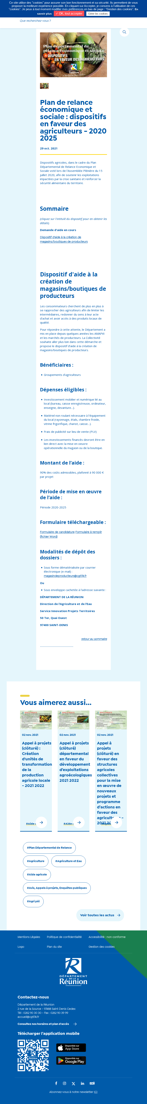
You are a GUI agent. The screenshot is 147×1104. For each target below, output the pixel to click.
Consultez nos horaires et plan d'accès (43, 1024)
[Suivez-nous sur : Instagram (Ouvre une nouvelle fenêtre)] (64, 1084)
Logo (21, 947)
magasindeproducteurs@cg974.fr (65, 576)
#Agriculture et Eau (68, 861)
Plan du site (54, 947)
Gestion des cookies (101, 947)
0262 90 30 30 (32, 1013)
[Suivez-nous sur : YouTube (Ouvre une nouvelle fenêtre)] (92, 1084)
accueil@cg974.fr (28, 1017)
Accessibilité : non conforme (107, 937)
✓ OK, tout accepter (69, 13)
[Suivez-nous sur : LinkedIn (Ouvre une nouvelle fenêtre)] (82, 1084)
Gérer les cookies (98, 13)
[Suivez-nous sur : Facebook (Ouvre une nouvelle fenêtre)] (56, 1084)
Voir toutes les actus (97, 915)
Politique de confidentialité (64, 937)
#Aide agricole (37, 875)
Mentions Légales (29, 937)
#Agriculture (109, 824)
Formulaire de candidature (57, 532)
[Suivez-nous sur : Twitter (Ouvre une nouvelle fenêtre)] (73, 1084)
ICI (95, 1092)
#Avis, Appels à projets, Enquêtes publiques (57, 888)
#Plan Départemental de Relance (49, 848)
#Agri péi (33, 901)
